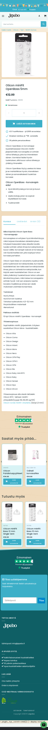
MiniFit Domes (31, 30)
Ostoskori (17, 711)
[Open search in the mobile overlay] (24, 24)
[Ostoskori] (45, 15)
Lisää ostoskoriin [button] (14, 481)
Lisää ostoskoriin (26, 124)
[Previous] (1, 466)
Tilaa (41, 600)
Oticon (16, 30)
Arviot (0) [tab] (35, 221)
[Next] (46, 466)
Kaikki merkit (6, 30)
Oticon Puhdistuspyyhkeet (12, 472)
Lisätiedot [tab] (22, 221)
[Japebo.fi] (14, 16)
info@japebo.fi (18, 643)
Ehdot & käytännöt (10, 685)
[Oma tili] (39, 16)
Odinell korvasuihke (33, 472)
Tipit (22, 30)
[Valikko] (3, 16)
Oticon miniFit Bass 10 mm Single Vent (34, 531)
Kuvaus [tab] (7, 221)
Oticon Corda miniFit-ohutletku (17, 403)
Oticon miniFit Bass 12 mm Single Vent (10, 531)
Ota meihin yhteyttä (10, 681)
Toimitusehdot (29, 711)
